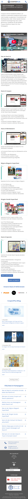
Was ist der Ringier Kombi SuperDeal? (10, 415)
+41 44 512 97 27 (12, 443)
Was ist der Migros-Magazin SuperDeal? (10, 409)
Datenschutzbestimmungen (7, 497)
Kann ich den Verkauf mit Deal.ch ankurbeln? (12, 421)
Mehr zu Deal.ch (14, 280)
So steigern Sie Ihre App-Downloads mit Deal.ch (13, 347)
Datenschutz (16, 494)
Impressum (11, 494)
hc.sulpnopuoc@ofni (13, 448)
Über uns (14, 455)
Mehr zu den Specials (7, 275)
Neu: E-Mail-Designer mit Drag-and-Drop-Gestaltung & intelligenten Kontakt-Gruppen (13, 322)
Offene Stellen (14, 456)
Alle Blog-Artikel (14, 379)
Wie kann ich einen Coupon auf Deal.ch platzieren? (11, 397)
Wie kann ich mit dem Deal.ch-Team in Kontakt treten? (11, 435)
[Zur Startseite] (14, 2)
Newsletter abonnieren (14, 468)
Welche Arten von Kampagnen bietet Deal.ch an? (11, 403)
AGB (14, 458)
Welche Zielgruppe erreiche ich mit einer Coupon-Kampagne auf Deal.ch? (12, 428)
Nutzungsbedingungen (17, 497)
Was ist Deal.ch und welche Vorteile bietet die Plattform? (13, 391)
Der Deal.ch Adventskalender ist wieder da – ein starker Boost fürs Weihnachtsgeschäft (13, 371)
